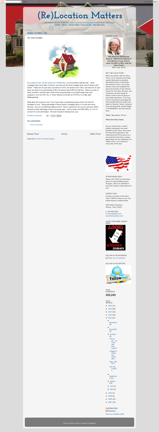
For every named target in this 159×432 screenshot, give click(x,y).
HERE (117, 179)
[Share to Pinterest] (60, 116)
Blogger (92, 423)
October (113, 334)
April (112, 389)
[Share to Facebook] (58, 116)
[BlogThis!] (53, 116)
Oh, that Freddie (113, 368)
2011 (110, 318)
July (111, 386)
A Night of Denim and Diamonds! (113, 355)
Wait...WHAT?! (113, 363)
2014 (110, 309)
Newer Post (33, 134)
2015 (110, 306)
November (113, 329)
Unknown (112, 411)
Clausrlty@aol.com (114, 214)
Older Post (95, 134)
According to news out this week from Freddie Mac (46, 83)
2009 (110, 396)
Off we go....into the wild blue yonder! (113, 343)
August (112, 381)
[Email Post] (47, 115)
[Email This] (51, 116)
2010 (110, 393)
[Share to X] (56, 116)
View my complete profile (115, 414)
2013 (110, 312)
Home (64, 134)
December (113, 322)
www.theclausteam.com (114, 216)
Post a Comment (36, 125)
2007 (110, 402)
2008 (110, 399)
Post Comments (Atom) (45, 139)
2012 (110, 315)
